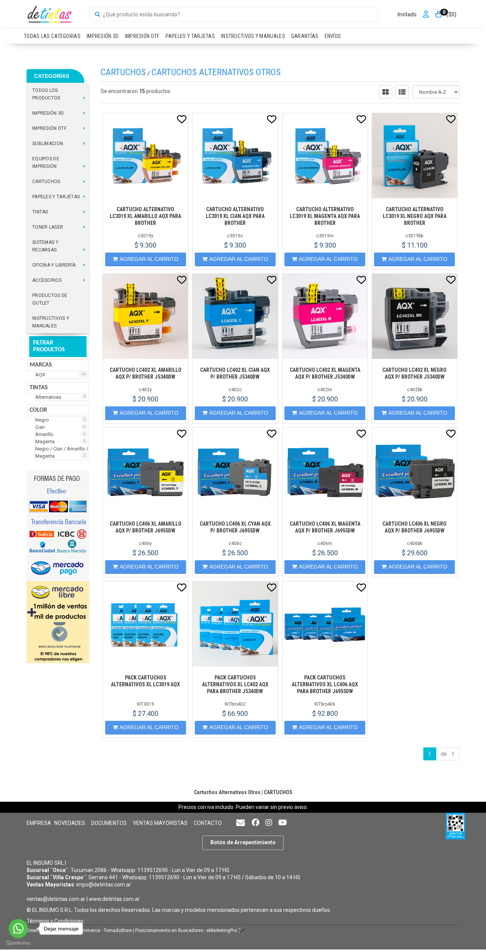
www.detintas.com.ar (114, 899)
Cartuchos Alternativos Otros (216, 72)
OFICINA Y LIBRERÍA (54, 265)
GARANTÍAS (305, 36)
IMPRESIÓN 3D (103, 36)
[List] (402, 91)
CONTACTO (208, 823)
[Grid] (385, 91)
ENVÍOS (333, 36)
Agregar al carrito (149, 259)
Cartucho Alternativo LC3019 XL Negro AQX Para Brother (415, 216)
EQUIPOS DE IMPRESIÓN (45, 162)
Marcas (41, 365)
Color (38, 410)
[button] (240, 823)
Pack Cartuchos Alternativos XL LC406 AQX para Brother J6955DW (325, 684)
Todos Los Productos (46, 94)
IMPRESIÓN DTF (142, 36)
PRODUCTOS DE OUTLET (50, 299)
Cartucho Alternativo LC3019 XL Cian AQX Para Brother (235, 216)
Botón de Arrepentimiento (243, 842)
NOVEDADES (69, 823)
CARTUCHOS (46, 181)
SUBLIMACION (47, 143)
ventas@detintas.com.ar (56, 899)
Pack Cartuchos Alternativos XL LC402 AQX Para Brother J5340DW (235, 684)
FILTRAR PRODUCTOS (49, 346)
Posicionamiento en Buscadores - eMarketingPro (186, 930)
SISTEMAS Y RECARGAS (45, 246)
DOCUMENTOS (109, 823)
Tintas (39, 388)
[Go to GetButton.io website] (18, 943)
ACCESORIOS (47, 280)
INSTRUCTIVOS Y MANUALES (253, 36)
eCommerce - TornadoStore (103, 930)
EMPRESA (39, 823)
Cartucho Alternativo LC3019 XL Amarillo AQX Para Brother (145, 216)
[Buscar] (97, 14)
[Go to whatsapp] (18, 928)
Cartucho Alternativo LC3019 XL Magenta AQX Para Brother (325, 216)
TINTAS (40, 212)
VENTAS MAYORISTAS (160, 823)
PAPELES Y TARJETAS (190, 36)
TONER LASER (47, 227)
